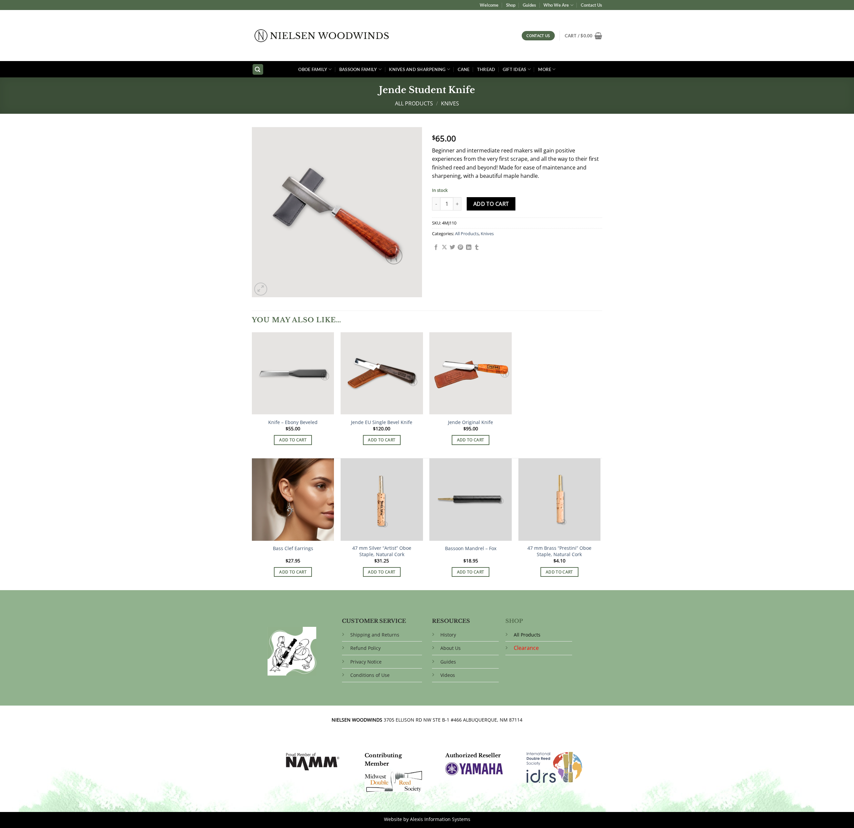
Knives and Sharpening (417, 69)
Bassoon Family (358, 69)
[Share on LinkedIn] (468, 248)
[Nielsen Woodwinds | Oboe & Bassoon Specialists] (322, 35)
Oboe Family (312, 69)
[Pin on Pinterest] (460, 248)
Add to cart (491, 204)
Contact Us (591, 5)
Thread (486, 69)
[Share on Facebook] (436, 248)
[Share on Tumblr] (476, 248)
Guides (529, 5)
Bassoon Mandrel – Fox (470, 548)
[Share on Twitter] (452, 248)
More (544, 69)
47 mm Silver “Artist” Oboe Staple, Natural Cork (381, 551)
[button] (583, 35)
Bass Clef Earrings (293, 548)
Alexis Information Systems (440, 819)
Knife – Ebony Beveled (293, 422)
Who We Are (556, 5)
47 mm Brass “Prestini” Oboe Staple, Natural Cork (559, 551)
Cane (464, 69)
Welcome (489, 5)
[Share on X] (444, 248)
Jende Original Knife (470, 422)
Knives (450, 103)
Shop (510, 5)
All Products (414, 103)
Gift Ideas (514, 69)
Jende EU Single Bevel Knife (381, 422)
